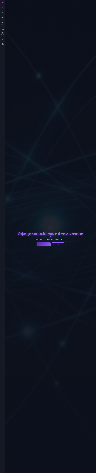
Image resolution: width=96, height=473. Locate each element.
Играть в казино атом (43, 244)
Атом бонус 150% (58, 244)
